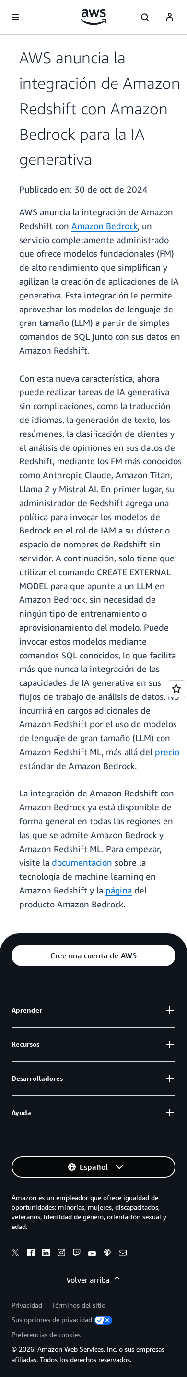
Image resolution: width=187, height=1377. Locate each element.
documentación (82, 862)
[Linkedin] (46, 1254)
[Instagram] (61, 1254)
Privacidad (27, 1305)
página (118, 890)
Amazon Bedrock (104, 226)
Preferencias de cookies (46, 1334)
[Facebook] (31, 1254)
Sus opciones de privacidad (52, 1319)
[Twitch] (77, 1254)
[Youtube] (92, 1254)
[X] (15, 1254)
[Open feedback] (176, 688)
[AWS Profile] (169, 17)
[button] (93, 955)
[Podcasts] (107, 1254)
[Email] (123, 1254)
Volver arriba (87, 1280)
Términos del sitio (78, 1305)
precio (167, 751)
